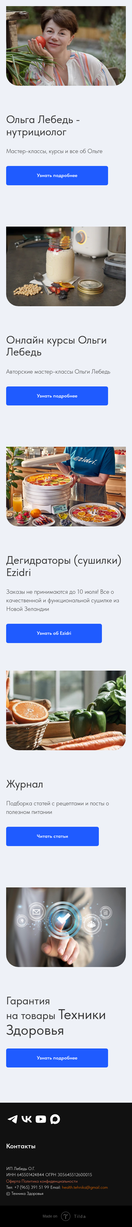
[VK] (27, 1119)
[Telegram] (12, 1119)
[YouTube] (41, 1119)
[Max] (55, 1119)
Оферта (13, 1181)
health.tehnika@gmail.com (85, 1187)
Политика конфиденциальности (49, 1181)
